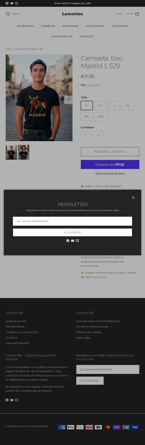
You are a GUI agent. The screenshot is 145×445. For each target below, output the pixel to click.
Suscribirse (72, 232)
